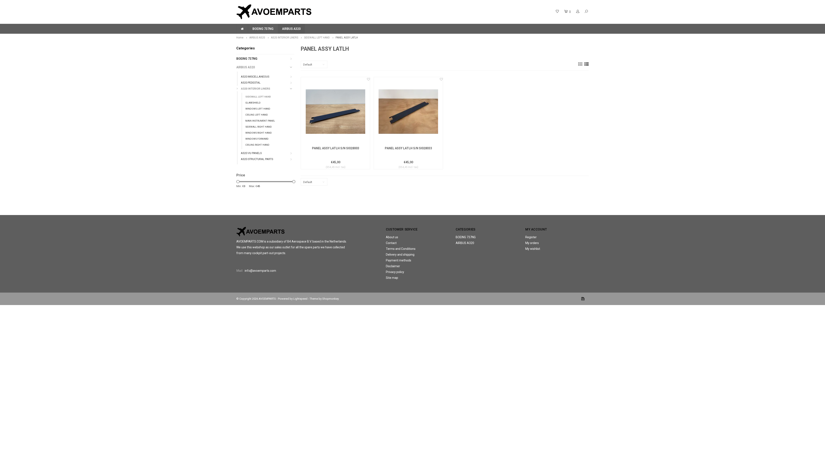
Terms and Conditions (401, 248)
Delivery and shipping (400, 254)
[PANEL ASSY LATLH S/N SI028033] (408, 111)
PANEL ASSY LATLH (347, 37)
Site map (392, 277)
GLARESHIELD (253, 102)
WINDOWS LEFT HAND (257, 108)
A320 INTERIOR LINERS (284, 37)
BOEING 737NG (262, 29)
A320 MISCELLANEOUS (255, 76)
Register (531, 237)
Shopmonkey (330, 298)
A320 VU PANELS (251, 153)
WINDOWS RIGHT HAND (258, 132)
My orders (532, 243)
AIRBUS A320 (291, 29)
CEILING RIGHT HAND (257, 144)
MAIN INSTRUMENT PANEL (260, 120)
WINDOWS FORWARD (257, 138)
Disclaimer (393, 266)
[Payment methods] (583, 298)
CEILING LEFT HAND (256, 114)
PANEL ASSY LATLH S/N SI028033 (408, 148)
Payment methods (398, 260)
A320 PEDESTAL (251, 82)
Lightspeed (300, 298)
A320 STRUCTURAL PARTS (257, 159)
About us (392, 237)
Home (239, 37)
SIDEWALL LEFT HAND (317, 37)
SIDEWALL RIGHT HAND (258, 126)
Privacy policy (395, 272)
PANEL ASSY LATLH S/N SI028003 (335, 148)
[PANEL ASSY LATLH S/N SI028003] (335, 111)
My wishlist (532, 248)
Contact (391, 243)
